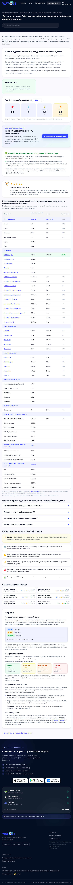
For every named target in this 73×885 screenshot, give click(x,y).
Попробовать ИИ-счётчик (48, 448)
